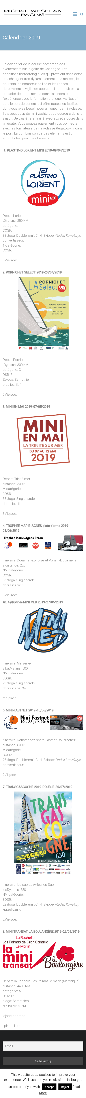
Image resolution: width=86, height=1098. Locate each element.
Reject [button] (65, 1087)
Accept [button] (49, 1087)
